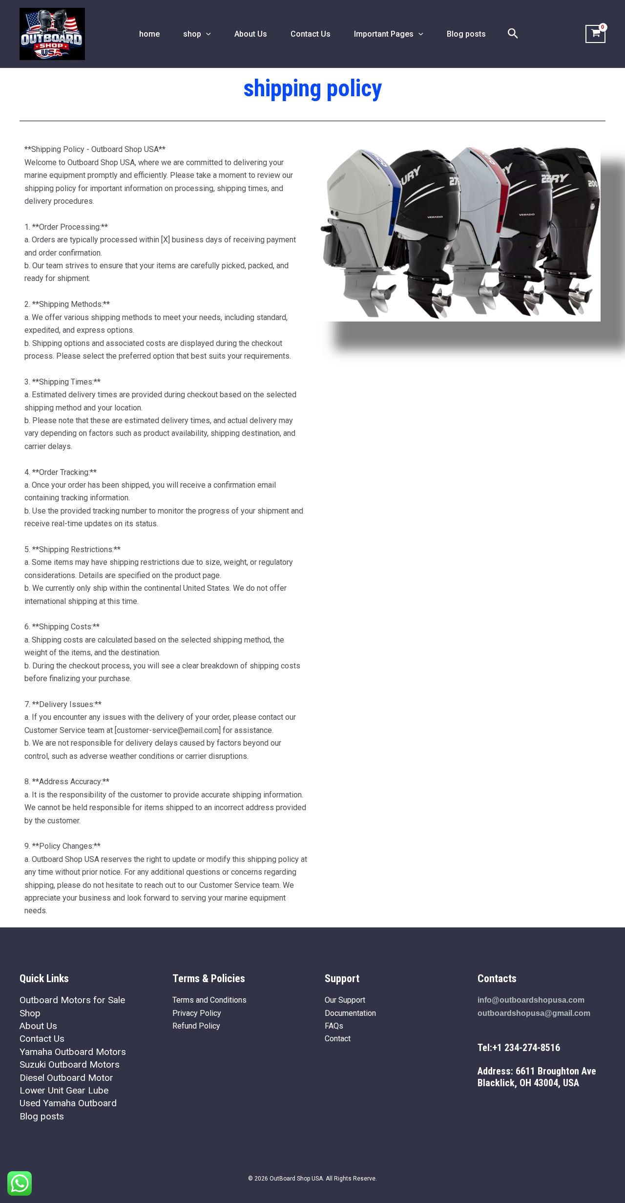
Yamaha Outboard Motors (73, 1051)
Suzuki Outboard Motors (70, 1064)
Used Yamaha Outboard (68, 1103)
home (149, 34)
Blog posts (466, 34)
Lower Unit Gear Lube (64, 1090)
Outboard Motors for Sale (72, 1000)
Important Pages (384, 34)
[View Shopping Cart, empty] (595, 34)
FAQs (334, 1026)
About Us (250, 34)
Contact (338, 1038)
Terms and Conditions (209, 1000)
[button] (206, 34)
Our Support (345, 1000)
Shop (30, 1013)
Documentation (350, 1013)
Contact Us (311, 34)
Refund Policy (196, 1026)
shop (192, 34)
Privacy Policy (196, 1013)
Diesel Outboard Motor (66, 1077)
